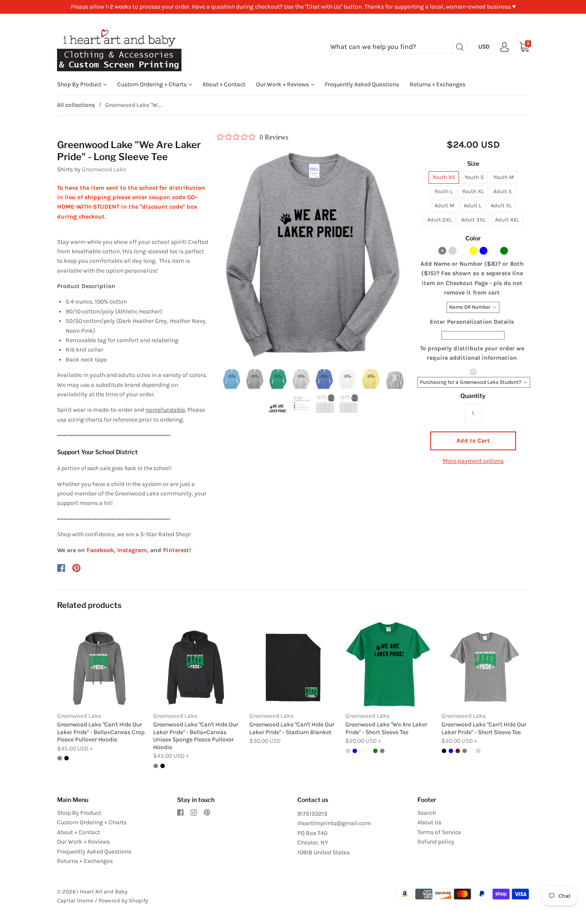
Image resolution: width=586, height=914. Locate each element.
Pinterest (176, 550)
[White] (463, 250)
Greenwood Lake (104, 169)
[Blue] (483, 250)
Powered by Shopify (123, 900)
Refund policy (435, 841)
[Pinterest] (76, 568)
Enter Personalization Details (472, 321)
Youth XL (473, 191)
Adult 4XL (507, 219)
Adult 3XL (473, 219)
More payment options (473, 461)
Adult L (472, 205)
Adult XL (501, 205)
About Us (429, 822)
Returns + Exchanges (437, 84)
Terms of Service (439, 832)
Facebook (100, 550)
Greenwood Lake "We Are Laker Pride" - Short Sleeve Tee (386, 728)
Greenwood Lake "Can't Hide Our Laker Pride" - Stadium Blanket (291, 728)
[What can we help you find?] (399, 47)
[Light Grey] (452, 250)
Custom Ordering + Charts (152, 84)
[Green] (504, 250)
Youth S (474, 177)
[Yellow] (473, 250)
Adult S (502, 191)
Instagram (132, 550)
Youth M (503, 177)
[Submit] (460, 47)
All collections (76, 105)
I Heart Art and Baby (102, 891)
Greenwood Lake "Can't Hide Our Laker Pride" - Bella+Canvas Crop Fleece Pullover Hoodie (101, 732)
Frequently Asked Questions (362, 84)
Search (426, 813)
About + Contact (223, 84)
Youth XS (443, 177)
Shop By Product (80, 84)
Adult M (444, 205)
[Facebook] (61, 568)
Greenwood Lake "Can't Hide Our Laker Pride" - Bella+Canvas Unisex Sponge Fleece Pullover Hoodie (195, 736)
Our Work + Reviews (283, 84)
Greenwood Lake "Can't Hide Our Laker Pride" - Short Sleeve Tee (483, 728)
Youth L (443, 191)
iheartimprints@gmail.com (334, 823)
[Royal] (493, 250)
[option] (313, 253)
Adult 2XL (439, 219)
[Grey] (442, 250)
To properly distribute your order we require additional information (472, 353)
